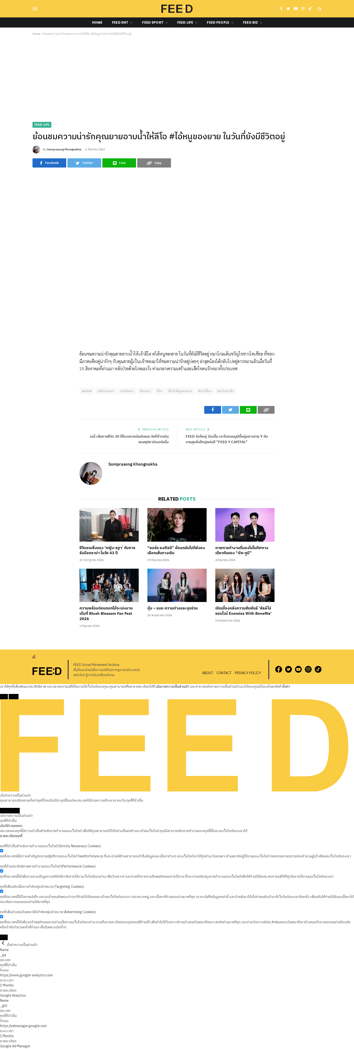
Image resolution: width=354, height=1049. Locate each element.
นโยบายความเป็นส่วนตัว (172, 686)
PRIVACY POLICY (248, 673)
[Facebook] (36, 366)
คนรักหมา (127, 391)
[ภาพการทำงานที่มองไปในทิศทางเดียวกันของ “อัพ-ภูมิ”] (245, 524)
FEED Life (185, 22)
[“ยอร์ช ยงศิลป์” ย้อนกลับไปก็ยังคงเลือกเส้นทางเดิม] (177, 524)
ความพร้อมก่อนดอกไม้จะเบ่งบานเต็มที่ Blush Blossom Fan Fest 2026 (106, 614)
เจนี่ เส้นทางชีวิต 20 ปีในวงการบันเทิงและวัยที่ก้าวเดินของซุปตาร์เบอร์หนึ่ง (129, 439)
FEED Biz (250, 22)
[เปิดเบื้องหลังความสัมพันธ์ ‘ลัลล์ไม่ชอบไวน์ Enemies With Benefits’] (245, 585)
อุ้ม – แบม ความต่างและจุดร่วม (172, 608)
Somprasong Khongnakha (64, 149)
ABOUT (207, 673)
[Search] (319, 8)
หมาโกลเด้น (225, 391)
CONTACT (224, 673)
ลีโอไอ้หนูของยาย (180, 391)
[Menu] (35, 8)
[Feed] (177, 8)
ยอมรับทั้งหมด (10, 810)
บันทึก (4, 937)
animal (87, 391)
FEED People (218, 22)
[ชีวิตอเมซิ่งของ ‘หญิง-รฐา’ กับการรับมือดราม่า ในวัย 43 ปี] (109, 524)
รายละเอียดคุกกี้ (11, 836)
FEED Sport (152, 22)
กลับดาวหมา (106, 391)
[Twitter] (36, 377)
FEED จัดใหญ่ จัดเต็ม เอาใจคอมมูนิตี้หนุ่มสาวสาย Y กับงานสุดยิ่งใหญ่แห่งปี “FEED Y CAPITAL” (227, 439)
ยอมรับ (14, 696)
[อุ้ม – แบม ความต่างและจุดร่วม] (177, 585)
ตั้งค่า (286, 686)
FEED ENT (120, 22)
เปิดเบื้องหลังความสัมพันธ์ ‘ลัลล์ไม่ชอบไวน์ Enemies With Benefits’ (244, 611)
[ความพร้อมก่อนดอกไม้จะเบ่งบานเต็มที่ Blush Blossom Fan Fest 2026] (109, 585)
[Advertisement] (177, 78)
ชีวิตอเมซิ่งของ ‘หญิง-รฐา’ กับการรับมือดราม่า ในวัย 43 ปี (107, 550)
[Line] (36, 388)
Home (97, 22)
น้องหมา (145, 391)
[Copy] (36, 400)
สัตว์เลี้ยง (204, 391)
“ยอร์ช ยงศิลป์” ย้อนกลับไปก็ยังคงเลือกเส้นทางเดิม (176, 550)
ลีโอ (159, 391)
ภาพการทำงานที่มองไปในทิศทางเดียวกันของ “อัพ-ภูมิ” (241, 550)
